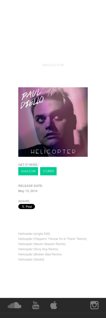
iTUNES (48, 171)
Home (57, 65)
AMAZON (28, 171)
